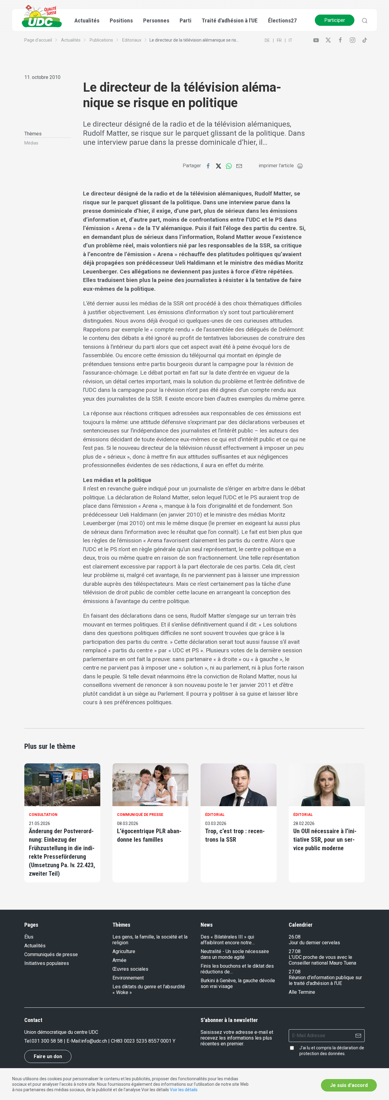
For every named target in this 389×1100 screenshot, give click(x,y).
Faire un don (48, 1056)
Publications (101, 40)
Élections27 (282, 20)
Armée (119, 960)
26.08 (295, 937)
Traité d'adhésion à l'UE (230, 20)
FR (279, 40)
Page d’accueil (38, 40)
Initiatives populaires (46, 963)
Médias (31, 143)
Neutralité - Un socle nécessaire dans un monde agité (235, 954)
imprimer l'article (276, 165)
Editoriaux (131, 40)
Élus (28, 937)
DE (267, 40)
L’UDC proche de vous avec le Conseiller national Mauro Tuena (322, 960)
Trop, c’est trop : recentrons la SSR (235, 835)
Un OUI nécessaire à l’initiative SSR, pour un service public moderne (324, 839)
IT (290, 40)
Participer (334, 20)
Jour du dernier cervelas (314, 943)
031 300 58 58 (47, 1041)
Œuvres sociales (130, 969)
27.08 (295, 951)
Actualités (71, 40)
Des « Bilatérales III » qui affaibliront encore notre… (228, 940)
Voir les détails (184, 1089)
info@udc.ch (94, 1041)
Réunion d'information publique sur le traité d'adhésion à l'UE (325, 980)
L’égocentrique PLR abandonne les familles (149, 835)
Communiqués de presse (51, 954)
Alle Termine (302, 992)
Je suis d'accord (349, 1085)
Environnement (128, 978)
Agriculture (123, 951)
